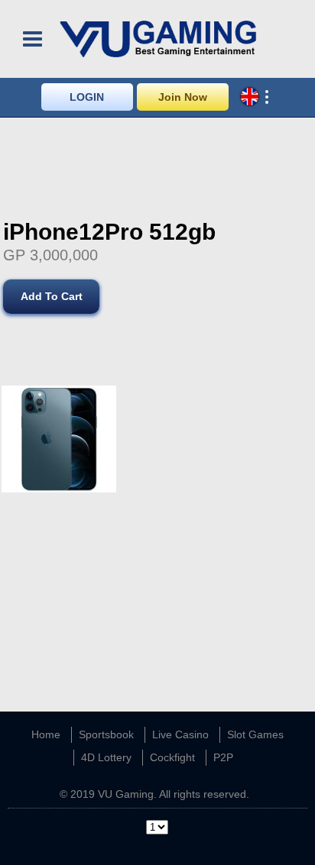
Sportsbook (106, 734)
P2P (223, 757)
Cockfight (172, 757)
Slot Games (255, 734)
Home (45, 734)
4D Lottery (106, 757)
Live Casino (180, 734)
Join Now (182, 97)
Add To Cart (52, 296)
